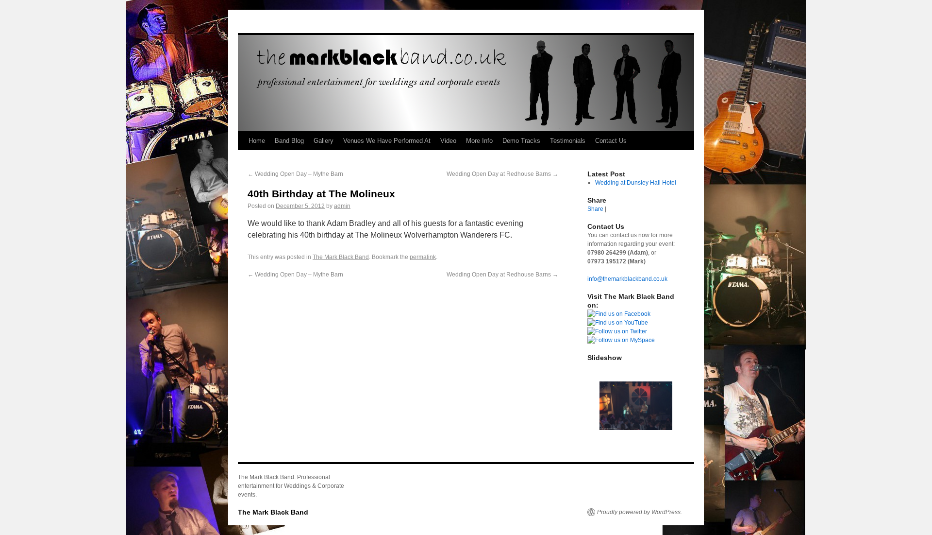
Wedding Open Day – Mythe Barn (295, 174)
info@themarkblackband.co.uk (627, 279)
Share (595, 209)
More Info (479, 140)
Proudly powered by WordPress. (639, 512)
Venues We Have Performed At (387, 140)
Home (257, 140)
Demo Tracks (521, 140)
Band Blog (289, 140)
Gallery (323, 140)
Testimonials (567, 140)
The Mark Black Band (341, 257)
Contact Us (611, 140)
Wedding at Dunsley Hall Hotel (635, 182)
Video (448, 140)
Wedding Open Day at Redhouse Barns (502, 174)
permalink (423, 257)
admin (342, 206)
